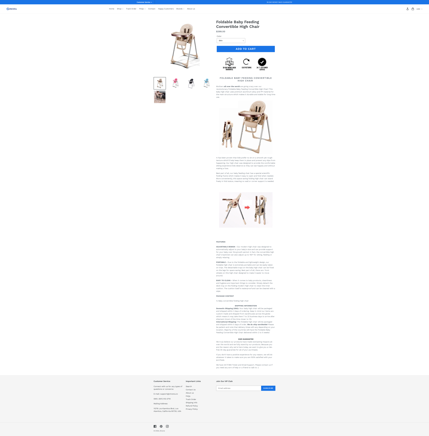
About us (190, 393)
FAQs (188, 396)
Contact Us (191, 390)
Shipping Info (191, 403)
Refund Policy (192, 406)
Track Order (191, 399)
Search (189, 386)
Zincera (162, 431)
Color (219, 36)
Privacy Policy (192, 409)
